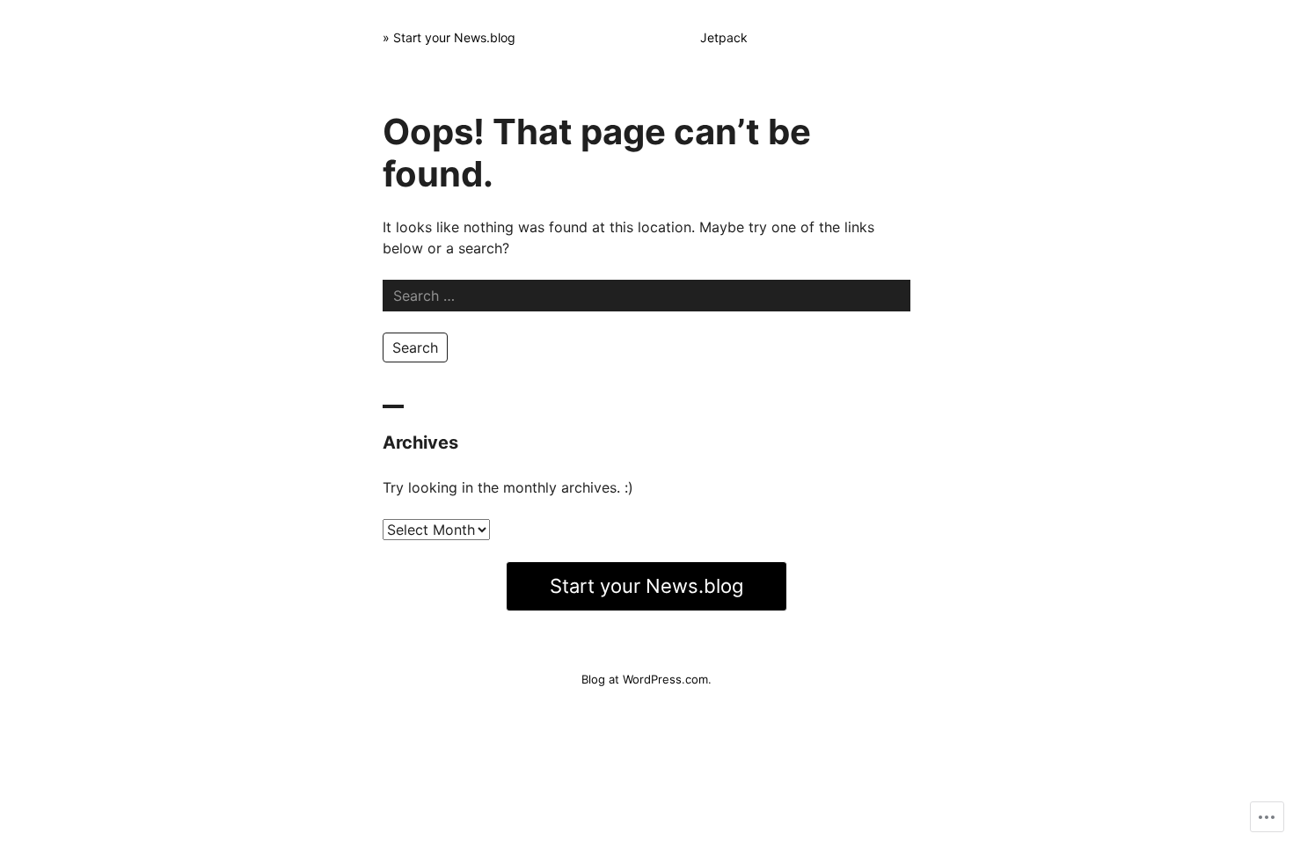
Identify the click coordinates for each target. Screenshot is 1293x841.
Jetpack (724, 37)
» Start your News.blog (449, 37)
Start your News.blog (646, 585)
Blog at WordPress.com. (646, 679)
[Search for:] (646, 295)
